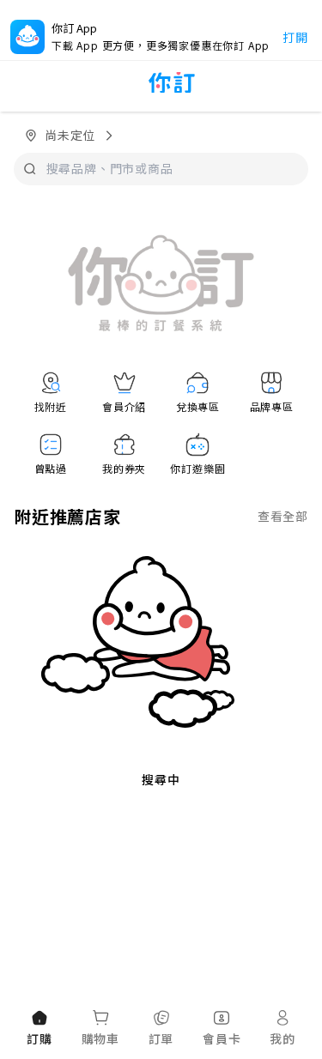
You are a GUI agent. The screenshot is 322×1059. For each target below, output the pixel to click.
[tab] (39, 1029)
